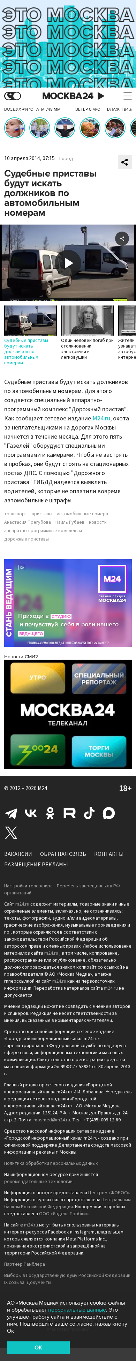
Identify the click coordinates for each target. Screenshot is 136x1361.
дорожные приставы (26, 539)
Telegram (11, 813)
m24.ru (22, 904)
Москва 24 (68, 96)
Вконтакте (31, 813)
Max (109, 813)
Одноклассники (50, 813)
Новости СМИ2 (21, 657)
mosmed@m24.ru (51, 1119)
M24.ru (101, 418)
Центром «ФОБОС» (108, 1192)
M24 (42, 788)
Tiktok (89, 813)
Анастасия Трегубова (27, 522)
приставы (42, 513)
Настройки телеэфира (28, 885)
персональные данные (77, 1309)
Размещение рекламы (36, 864)
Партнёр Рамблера (24, 1264)
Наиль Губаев (69, 522)
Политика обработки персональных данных (51, 1163)
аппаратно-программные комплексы (43, 530)
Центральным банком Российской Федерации (67, 1203)
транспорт (15, 513)
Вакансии (18, 854)
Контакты (109, 854)
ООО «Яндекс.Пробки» (63, 1213)
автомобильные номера (82, 513)
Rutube (70, 813)
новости (98, 522)
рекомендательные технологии (38, 1181)
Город (66, 158)
